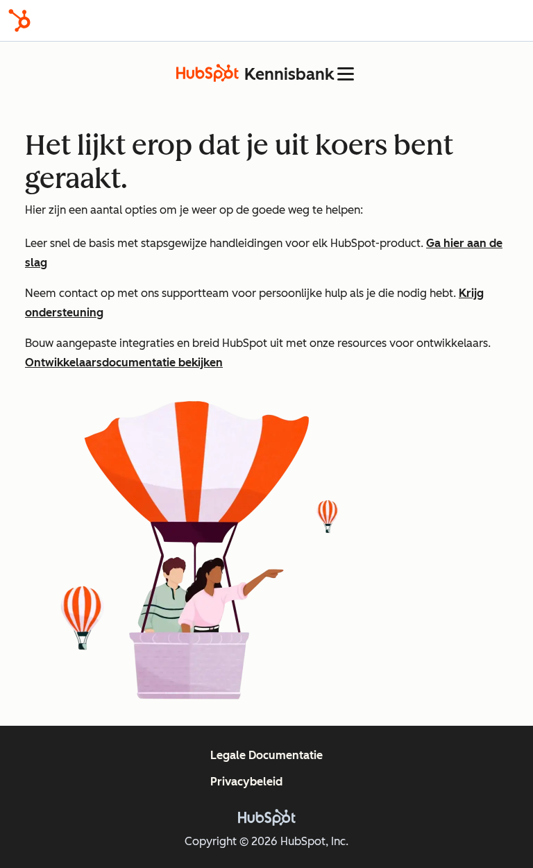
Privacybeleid (246, 781)
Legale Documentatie (266, 755)
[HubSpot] (19, 20)
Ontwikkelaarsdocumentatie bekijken (124, 362)
